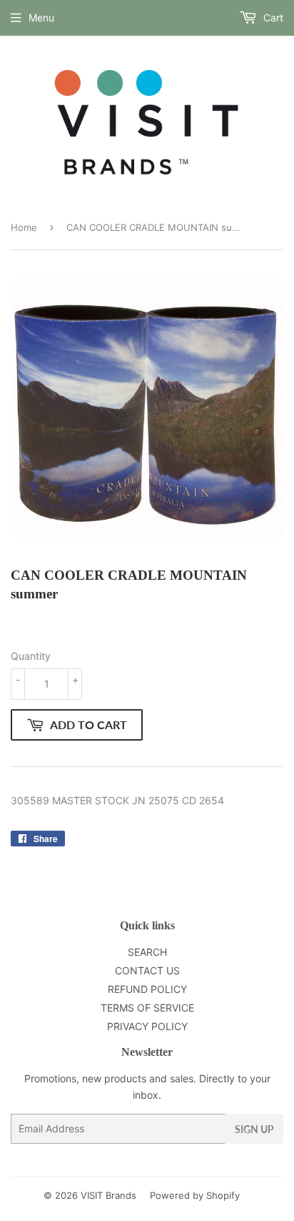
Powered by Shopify (195, 1195)
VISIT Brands (108, 1195)
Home (24, 227)
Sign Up (254, 1129)
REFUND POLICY (147, 989)
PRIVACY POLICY (147, 1026)
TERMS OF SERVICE (147, 1008)
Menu (41, 17)
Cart (271, 17)
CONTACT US (147, 970)
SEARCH (147, 952)
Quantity (31, 656)
